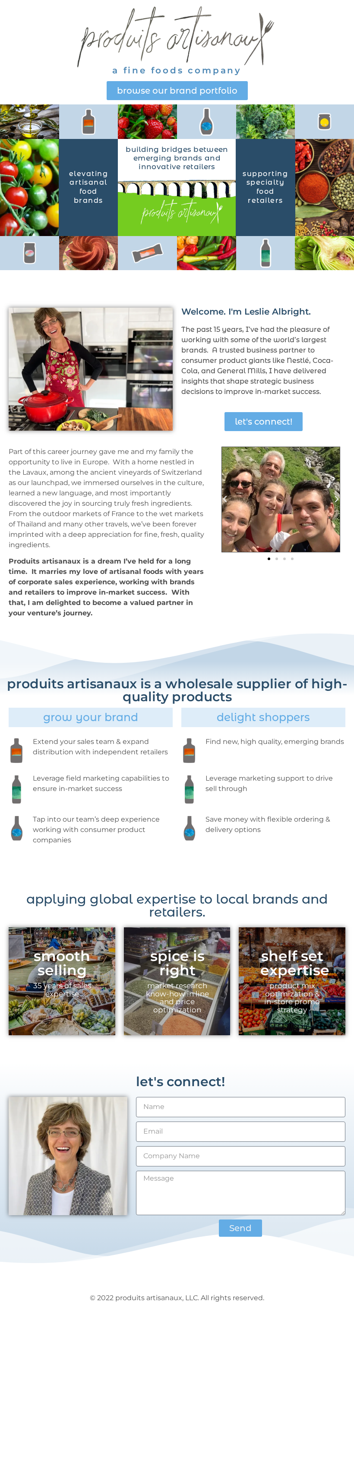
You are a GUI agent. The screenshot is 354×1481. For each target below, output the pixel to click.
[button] (225, 499)
